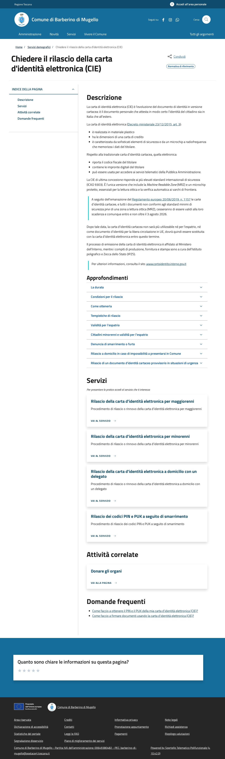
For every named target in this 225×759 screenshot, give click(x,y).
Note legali (171, 720)
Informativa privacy (126, 720)
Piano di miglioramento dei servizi (84, 741)
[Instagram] (168, 19)
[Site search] (206, 19)
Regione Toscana (23, 4)
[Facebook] (161, 19)
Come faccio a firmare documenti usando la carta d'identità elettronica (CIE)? (143, 615)
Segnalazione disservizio (28, 741)
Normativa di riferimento (181, 65)
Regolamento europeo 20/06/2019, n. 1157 (161, 199)
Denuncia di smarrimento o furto (113, 344)
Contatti (69, 727)
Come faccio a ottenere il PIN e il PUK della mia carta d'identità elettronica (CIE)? (145, 610)
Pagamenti (121, 734)
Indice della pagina (27, 89)
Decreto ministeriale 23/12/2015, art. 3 (154, 124)
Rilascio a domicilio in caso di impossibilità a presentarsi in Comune (136, 353)
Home (18, 47)
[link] (104, 421)
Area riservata (22, 720)
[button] (188, 4)
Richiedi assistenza (176, 727)
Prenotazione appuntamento (132, 727)
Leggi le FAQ (71, 734)
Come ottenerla (101, 306)
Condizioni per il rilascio (107, 296)
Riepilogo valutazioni (177, 734)
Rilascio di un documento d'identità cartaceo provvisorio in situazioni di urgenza (144, 363)
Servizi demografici (39, 47)
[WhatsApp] (175, 19)
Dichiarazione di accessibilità (31, 727)
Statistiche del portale (27, 734)
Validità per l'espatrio (105, 325)
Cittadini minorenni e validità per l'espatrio (119, 334)
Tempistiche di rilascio (105, 315)
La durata (97, 287)
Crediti (68, 720)
